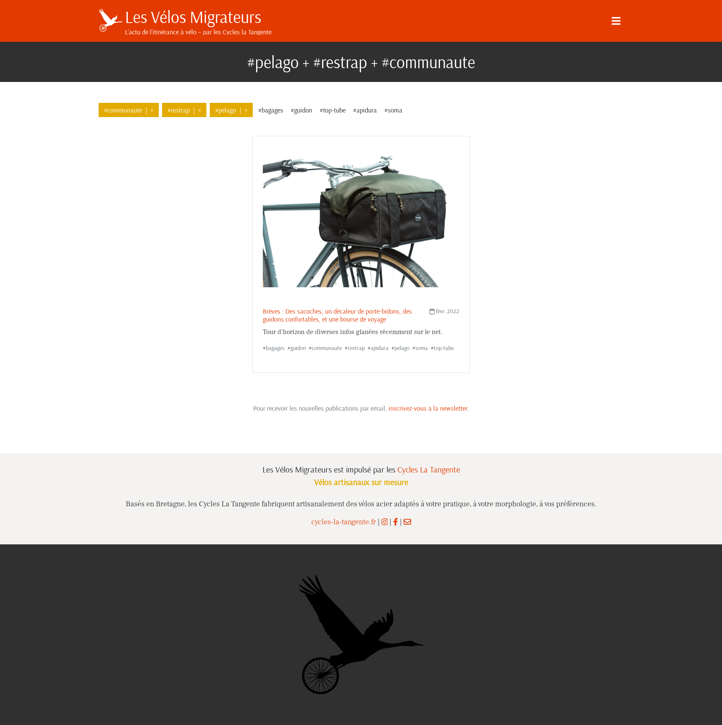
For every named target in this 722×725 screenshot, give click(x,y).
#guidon (301, 110)
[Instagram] (384, 522)
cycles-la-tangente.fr (343, 522)
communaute (327, 348)
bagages (275, 348)
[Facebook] (395, 522)
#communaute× (128, 110)
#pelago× (231, 110)
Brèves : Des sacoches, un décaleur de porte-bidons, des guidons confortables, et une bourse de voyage (337, 315)
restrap (356, 348)
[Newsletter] (407, 522)
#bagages (270, 110)
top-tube (444, 348)
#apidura (365, 110)
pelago (401, 348)
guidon (298, 348)
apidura (380, 348)
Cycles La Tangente (428, 469)
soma (421, 348)
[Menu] (615, 20)
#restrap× (184, 110)
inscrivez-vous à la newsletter (428, 408)
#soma (393, 110)
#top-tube (333, 110)
